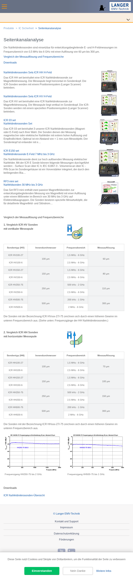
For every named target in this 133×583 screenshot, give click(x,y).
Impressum (66, 527)
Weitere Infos (103, 571)
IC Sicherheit (26, 28)
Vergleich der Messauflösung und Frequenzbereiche (34, 56)
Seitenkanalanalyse (49, 28)
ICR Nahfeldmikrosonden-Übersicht (24, 495)
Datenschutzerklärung (66, 533)
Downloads (10, 62)
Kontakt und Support (66, 521)
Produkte (9, 28)
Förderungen (66, 539)
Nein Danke (77, 570)
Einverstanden (42, 570)
